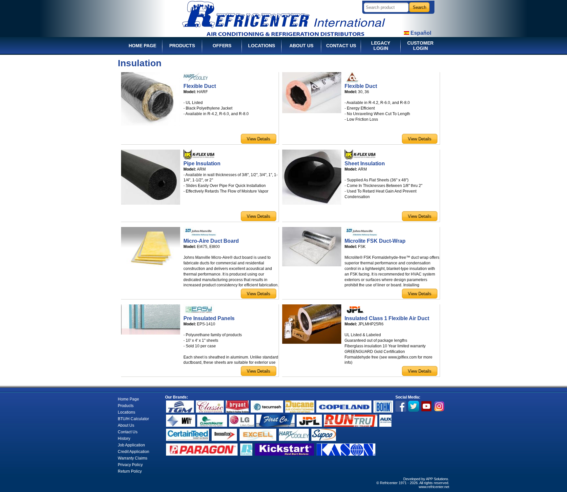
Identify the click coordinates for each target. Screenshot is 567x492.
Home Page (128, 399)
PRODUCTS (182, 45)
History (124, 438)
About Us (126, 425)
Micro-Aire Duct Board (211, 241)
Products (126, 405)
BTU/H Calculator (133, 419)
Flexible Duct (199, 86)
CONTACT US (341, 45)
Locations (126, 412)
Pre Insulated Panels (209, 318)
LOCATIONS (261, 45)
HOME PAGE (142, 45)
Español (420, 33)
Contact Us (127, 432)
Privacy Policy (130, 464)
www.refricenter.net (434, 487)
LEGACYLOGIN (380, 45)
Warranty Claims (132, 458)
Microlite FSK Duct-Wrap (375, 241)
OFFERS (222, 45)
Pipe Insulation (201, 163)
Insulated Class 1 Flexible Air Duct (387, 318)
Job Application (131, 445)
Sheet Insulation (365, 163)
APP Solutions (437, 479)
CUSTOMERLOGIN (420, 45)
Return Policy (130, 471)
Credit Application (133, 451)
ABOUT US (301, 45)
